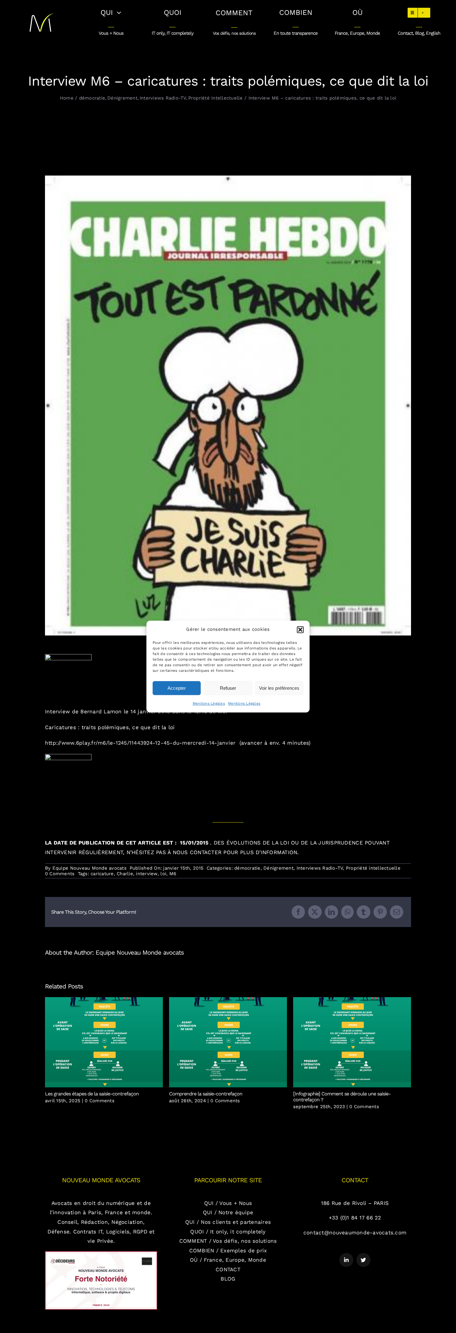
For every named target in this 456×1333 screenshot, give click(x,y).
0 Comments (60, 873)
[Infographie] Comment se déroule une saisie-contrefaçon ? (352, 1042)
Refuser (228, 688)
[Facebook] (298, 912)
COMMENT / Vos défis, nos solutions (228, 1241)
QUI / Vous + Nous (228, 1203)
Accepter (177, 688)
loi (163, 873)
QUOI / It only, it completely (228, 1231)
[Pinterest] (380, 912)
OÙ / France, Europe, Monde (228, 1260)
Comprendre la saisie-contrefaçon (228, 1042)
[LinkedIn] (331, 912)
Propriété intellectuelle (373, 868)
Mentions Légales (209, 703)
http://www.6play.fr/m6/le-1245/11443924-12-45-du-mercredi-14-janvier (141, 743)
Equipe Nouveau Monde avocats (89, 868)
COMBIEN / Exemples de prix (228, 1250)
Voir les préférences (279, 688)
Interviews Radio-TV (320, 868)
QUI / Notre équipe (228, 1212)
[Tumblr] (363, 912)
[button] (300, 629)
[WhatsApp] (347, 912)
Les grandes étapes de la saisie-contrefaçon (104, 1042)
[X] (314, 912)
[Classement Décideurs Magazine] (101, 1254)
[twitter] (363, 1260)
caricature (102, 873)
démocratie (247, 868)
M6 (173, 873)
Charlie (125, 873)
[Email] (396, 912)
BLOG (228, 1279)
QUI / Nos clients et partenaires (228, 1222)
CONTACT (228, 1269)
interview (146, 873)
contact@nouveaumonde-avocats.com (354, 1232)
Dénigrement (278, 868)
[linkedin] (346, 1260)
